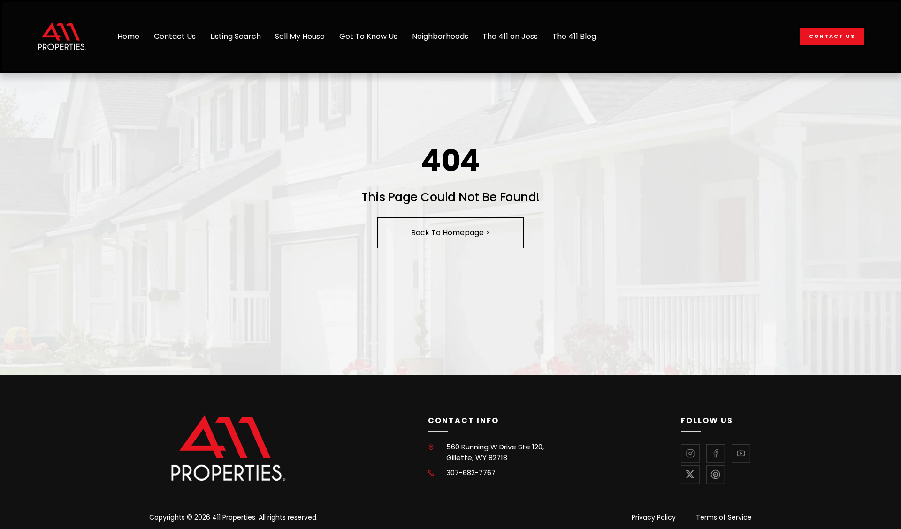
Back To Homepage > (450, 232)
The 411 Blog (574, 36)
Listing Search (235, 36)
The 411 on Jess (510, 36)
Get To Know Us (368, 36)
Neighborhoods (440, 36)
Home (128, 36)
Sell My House (300, 36)
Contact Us (175, 36)
